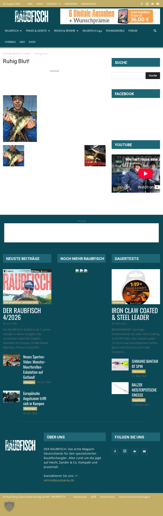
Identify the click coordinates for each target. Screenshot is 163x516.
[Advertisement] (80, 82)
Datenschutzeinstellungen (134, 497)
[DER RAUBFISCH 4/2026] (27, 286)
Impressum (80, 497)
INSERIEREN (71, 3)
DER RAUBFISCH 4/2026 (22, 313)
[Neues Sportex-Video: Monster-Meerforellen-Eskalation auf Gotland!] (11, 360)
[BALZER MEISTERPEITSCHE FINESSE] (120, 388)
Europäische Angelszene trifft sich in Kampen (34, 398)
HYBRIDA (10, 42)
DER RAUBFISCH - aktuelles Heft (20, 302)
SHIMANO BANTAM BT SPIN (145, 363)
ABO (30, 3)
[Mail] (152, 4)
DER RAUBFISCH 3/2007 (17, 53)
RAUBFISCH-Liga (92, 31)
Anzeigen (29, 382)
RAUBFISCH (12, 31)
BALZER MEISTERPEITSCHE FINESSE (144, 390)
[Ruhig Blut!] (20, 141)
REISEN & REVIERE (64, 31)
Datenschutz (107, 497)
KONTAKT (52, 3)
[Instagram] (147, 4)
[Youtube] (157, 4)
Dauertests (118, 302)
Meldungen (30, 408)
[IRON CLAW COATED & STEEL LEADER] (136, 286)
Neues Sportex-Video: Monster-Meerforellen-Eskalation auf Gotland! (34, 367)
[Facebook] (141, 4)
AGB (93, 497)
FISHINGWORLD (115, 31)
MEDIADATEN (88, 3)
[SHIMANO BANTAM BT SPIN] (120, 364)
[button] (155, 31)
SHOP (40, 3)
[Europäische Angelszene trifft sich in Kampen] (11, 397)
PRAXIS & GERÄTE (36, 31)
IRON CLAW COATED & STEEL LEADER (135, 313)
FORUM (132, 31)
